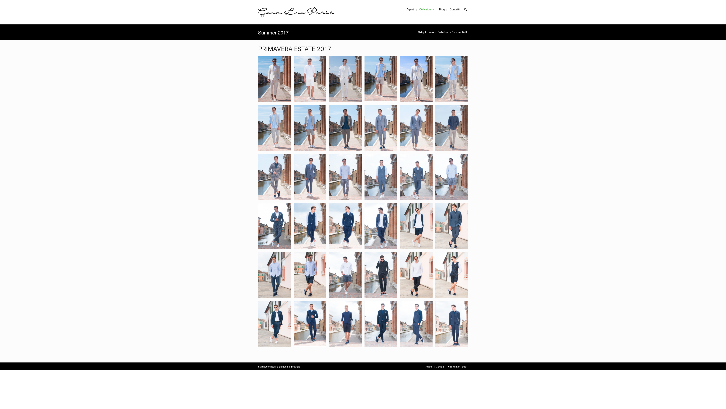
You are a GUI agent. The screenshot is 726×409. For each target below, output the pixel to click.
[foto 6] (451, 79)
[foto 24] (451, 226)
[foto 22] (381, 226)
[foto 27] (345, 275)
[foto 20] (310, 226)
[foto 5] (416, 79)
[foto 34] (381, 324)
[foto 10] (381, 128)
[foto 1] (274, 79)
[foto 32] (310, 324)
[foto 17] (416, 177)
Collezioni (443, 32)
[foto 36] (451, 324)
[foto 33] (345, 324)
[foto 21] (345, 226)
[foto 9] (345, 128)
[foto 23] (416, 226)
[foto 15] (345, 177)
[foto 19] (274, 226)
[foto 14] (310, 177)
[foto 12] (451, 128)
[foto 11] (416, 128)
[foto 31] (274, 324)
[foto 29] (416, 275)
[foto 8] (310, 128)
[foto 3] (345, 79)
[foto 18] (451, 177)
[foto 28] (381, 275)
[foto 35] (416, 324)
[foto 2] (310, 79)
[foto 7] (274, 128)
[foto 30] (451, 275)
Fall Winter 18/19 (457, 366)
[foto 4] (381, 79)
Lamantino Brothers (289, 366)
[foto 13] (274, 177)
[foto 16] (381, 177)
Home (431, 32)
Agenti (429, 366)
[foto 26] (310, 275)
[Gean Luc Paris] (297, 12)
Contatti (440, 366)
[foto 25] (274, 275)
